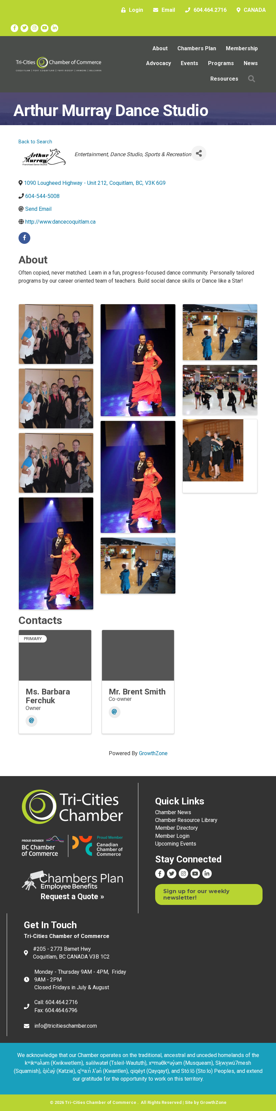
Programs (221, 63)
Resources (224, 79)
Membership (242, 48)
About (160, 48)
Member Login (172, 836)
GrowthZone (153, 753)
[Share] (198, 153)
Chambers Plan (196, 48)
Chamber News (173, 812)
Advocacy (158, 63)
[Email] (31, 721)
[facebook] (24, 238)
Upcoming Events (175, 844)
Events (189, 63)
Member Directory (176, 828)
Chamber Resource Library (186, 820)
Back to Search (35, 142)
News (251, 63)
